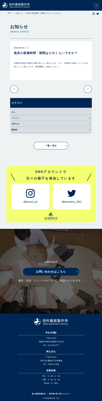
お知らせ (19, 13)
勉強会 (14, 130)
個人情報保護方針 (39, 394)
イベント (15, 118)
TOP (9, 13)
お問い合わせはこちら (51, 271)
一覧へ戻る (51, 145)
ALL (14, 112)
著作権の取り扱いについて (59, 394)
